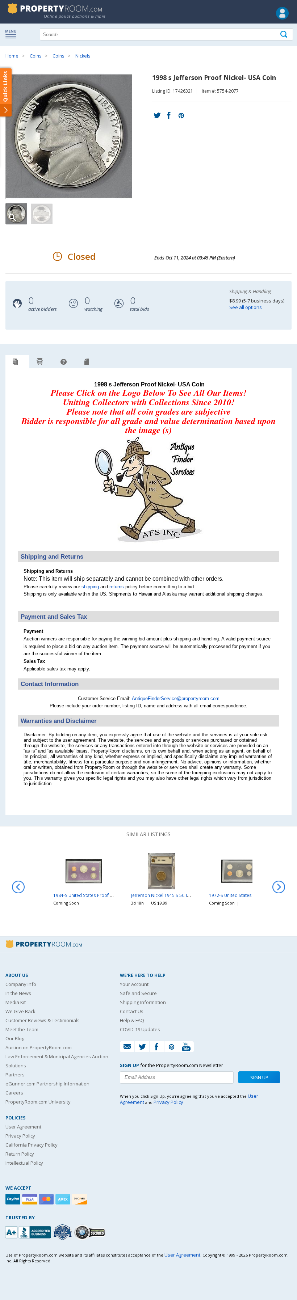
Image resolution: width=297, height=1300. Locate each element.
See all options (245, 307)
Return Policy (19, 1154)
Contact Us (131, 1011)
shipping (90, 586)
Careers (14, 1092)
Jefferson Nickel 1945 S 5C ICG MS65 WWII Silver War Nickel (191, 895)
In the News (18, 993)
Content (7, 92)
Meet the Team (21, 1029)
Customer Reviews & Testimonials (42, 1020)
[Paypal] (13, 1199)
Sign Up (259, 1077)
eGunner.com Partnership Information (47, 1083)
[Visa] (30, 1199)
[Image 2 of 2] (42, 214)
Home (11, 56)
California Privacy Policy (31, 1145)
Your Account (134, 984)
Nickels (82, 56)
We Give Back (20, 1011)
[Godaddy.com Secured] (90, 1232)
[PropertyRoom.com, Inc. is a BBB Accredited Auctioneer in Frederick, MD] (29, 1231)
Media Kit (15, 1002)
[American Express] (63, 1199)
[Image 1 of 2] (75, 136)
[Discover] (80, 1199)
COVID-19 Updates (140, 1029)
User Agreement (23, 1126)
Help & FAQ (132, 1020)
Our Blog (14, 1038)
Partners (15, 1074)
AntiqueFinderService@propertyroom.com (175, 698)
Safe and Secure (138, 993)
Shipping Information (143, 1002)
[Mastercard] (47, 1199)
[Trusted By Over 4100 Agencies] (63, 1232)
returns (116, 586)
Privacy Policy (20, 1135)
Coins (35, 56)
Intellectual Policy (24, 1163)
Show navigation (12, 33)
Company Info (20, 984)
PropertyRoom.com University (38, 1101)
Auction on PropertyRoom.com (38, 1047)
